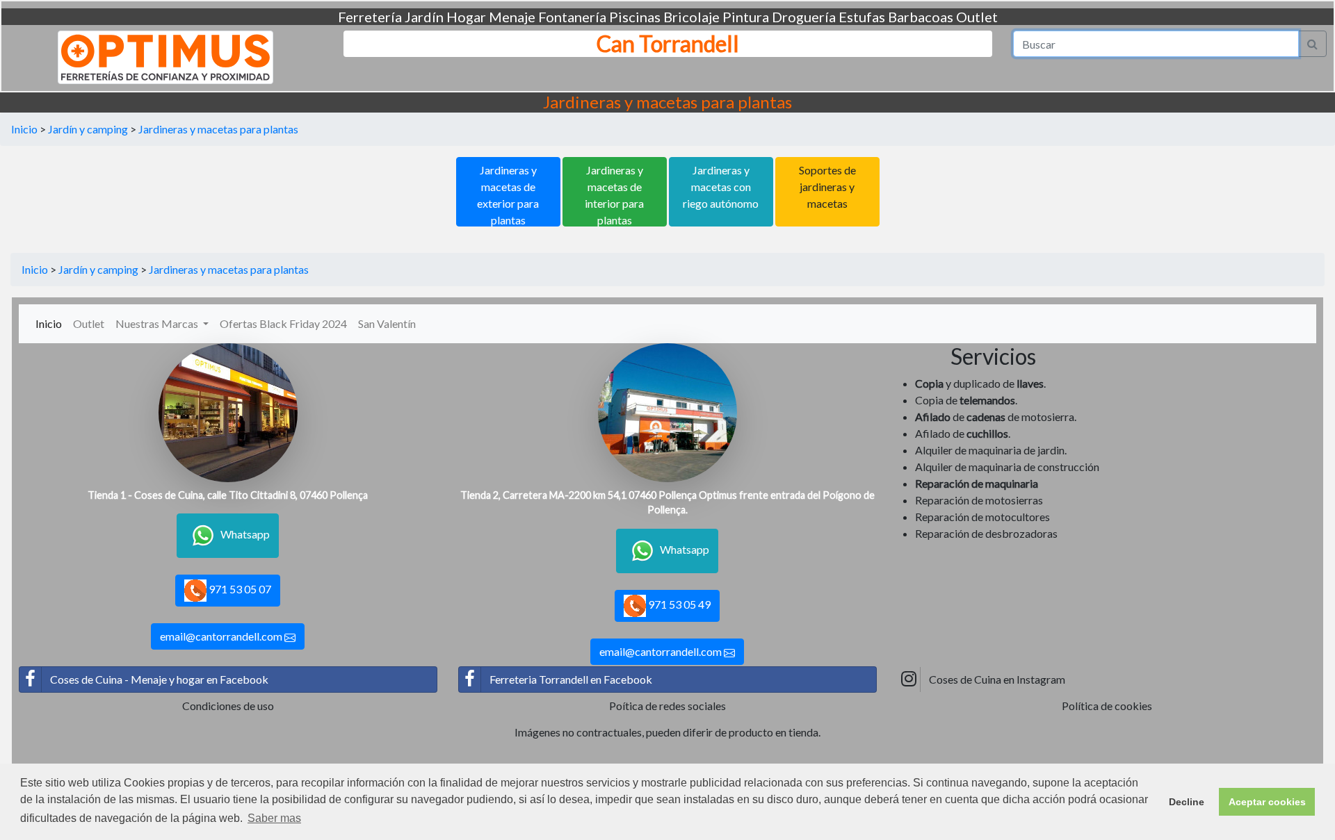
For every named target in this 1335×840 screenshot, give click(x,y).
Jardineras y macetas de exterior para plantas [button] (508, 195)
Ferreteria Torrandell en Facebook (571, 679)
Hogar (466, 16)
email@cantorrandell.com (222, 636)
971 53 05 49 (678, 604)
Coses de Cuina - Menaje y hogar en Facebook (159, 679)
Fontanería (572, 16)
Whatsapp (245, 534)
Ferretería (370, 16)
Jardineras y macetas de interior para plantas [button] (614, 195)
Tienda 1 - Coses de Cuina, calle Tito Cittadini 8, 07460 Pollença (228, 495)
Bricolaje (691, 16)
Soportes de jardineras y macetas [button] (827, 186)
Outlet (977, 16)
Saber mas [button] (274, 818)
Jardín (424, 16)
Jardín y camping (88, 128)
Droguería (804, 16)
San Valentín (387, 323)
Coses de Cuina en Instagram (997, 679)
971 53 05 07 (239, 588)
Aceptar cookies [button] (1267, 801)
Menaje (512, 16)
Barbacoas (920, 16)
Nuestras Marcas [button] (157, 323)
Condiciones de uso (228, 705)
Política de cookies (1107, 705)
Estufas (862, 16)
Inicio (24, 128)
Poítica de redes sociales (667, 705)
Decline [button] (1186, 801)
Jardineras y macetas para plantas (218, 128)
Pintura (745, 16)
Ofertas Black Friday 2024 (283, 323)
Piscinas (635, 16)
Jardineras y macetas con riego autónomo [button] (721, 186)
